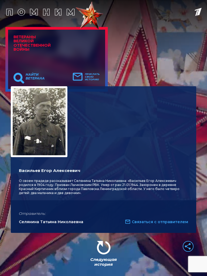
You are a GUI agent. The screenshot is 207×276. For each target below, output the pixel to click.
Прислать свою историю (92, 77)
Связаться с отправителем (160, 221)
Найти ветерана (35, 76)
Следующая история (103, 262)
